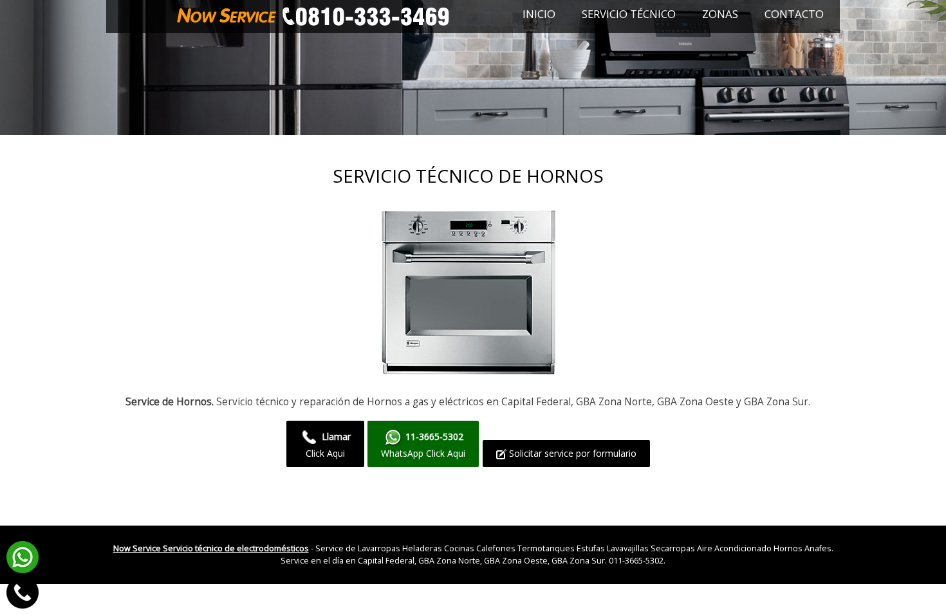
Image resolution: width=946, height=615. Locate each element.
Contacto (794, 13)
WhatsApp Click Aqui (423, 444)
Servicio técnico (629, 13)
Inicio (539, 13)
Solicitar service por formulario (571, 453)
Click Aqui (328, 444)
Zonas (720, 13)
